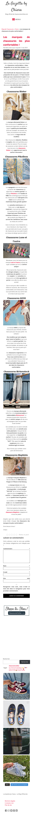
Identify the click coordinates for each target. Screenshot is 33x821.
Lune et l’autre (15, 262)
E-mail (16, 572)
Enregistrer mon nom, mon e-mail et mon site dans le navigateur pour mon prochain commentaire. (16, 589)
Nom (16, 566)
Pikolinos (14, 193)
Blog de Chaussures (8, 29)
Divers (17, 29)
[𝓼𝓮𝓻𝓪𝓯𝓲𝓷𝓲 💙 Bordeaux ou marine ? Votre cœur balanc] (16, 713)
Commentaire (16, 549)
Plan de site (8, 805)
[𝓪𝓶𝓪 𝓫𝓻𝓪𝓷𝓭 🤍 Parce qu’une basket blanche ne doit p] (16, 768)
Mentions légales (10, 801)
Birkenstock (20, 415)
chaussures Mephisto (12, 512)
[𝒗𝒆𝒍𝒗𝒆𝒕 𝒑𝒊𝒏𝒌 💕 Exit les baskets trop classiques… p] (16, 686)
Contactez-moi (9, 803)
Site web (16, 578)
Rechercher (6, 659)
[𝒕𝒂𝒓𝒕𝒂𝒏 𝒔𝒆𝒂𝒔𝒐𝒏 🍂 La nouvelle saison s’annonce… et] (16, 741)
